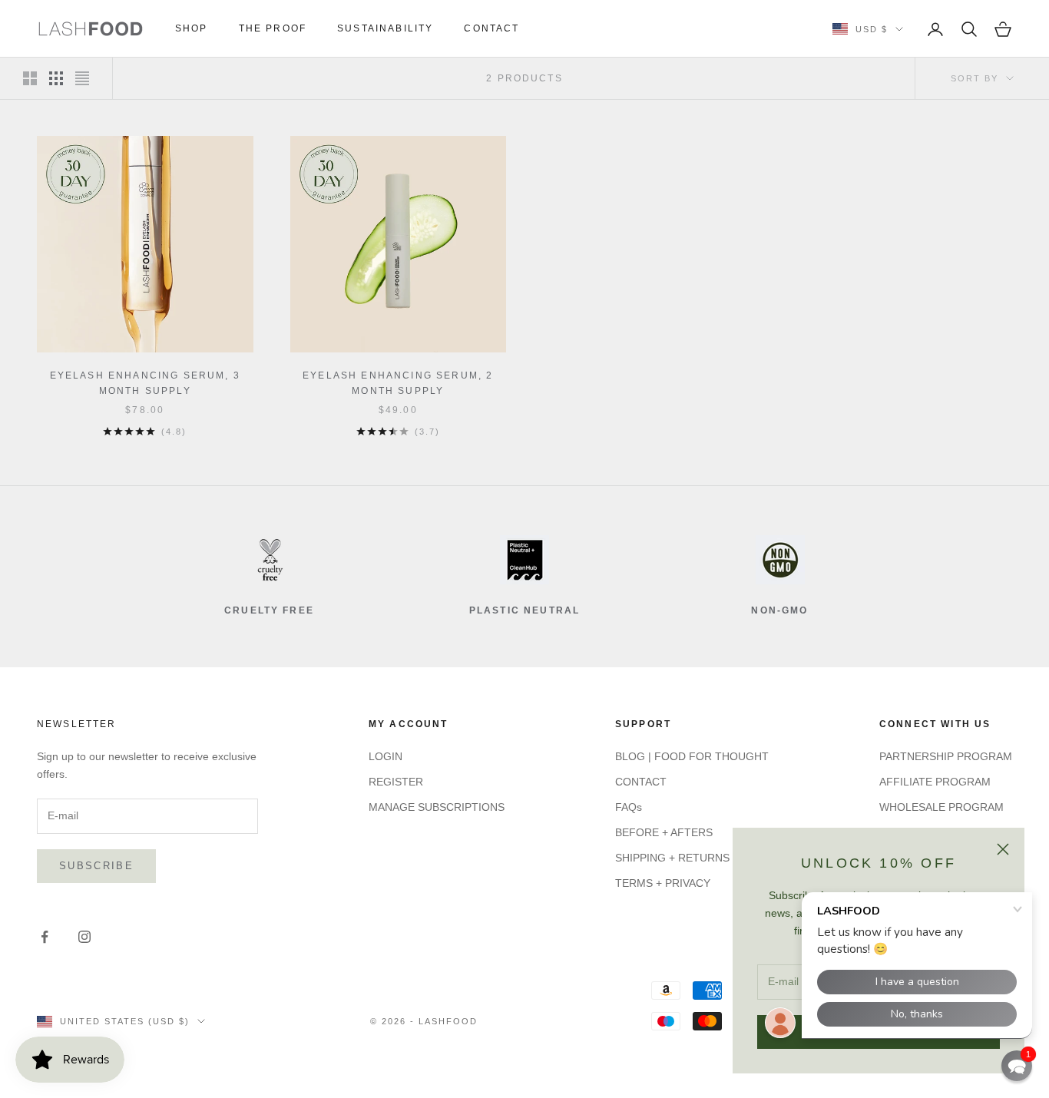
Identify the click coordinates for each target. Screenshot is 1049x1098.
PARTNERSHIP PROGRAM (945, 756)
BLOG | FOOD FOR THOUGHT (692, 756)
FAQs (628, 807)
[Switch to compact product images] (82, 78)
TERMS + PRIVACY (662, 883)
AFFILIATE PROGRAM (935, 782)
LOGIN (385, 756)
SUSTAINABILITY (385, 28)
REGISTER (396, 782)
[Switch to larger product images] (30, 78)
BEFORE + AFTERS (664, 832)
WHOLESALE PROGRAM (941, 807)
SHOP (191, 28)
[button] (1016, 1065)
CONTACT (491, 28)
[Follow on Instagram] (84, 936)
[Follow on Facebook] (44, 936)
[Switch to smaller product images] (56, 78)
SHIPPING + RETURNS (672, 858)
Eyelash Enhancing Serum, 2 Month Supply (398, 383)
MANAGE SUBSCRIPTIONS (437, 807)
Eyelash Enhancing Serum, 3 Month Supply (145, 383)
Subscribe (96, 865)
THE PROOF (272, 28)
